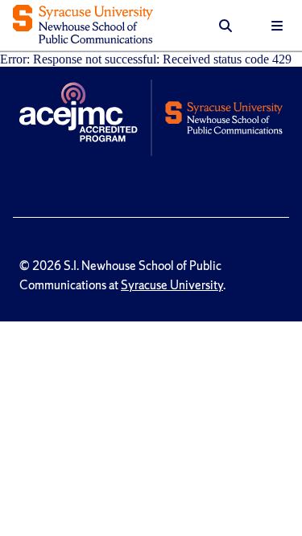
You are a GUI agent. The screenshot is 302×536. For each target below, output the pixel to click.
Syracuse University (172, 285)
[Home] (83, 26)
